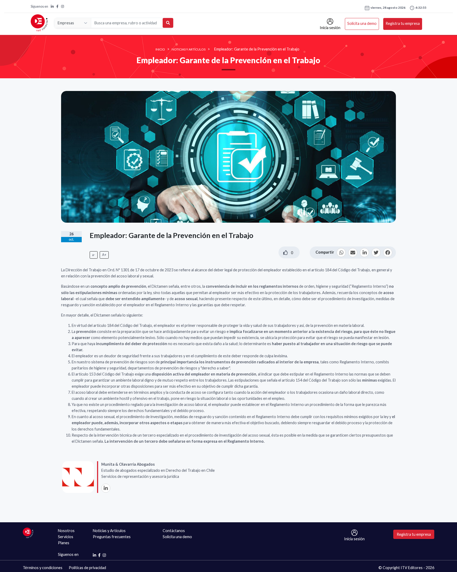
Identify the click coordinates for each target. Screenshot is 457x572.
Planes (63, 543)
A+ (104, 255)
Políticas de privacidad (87, 567)
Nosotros (66, 530)
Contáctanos (174, 530)
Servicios (65, 536)
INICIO (160, 49)
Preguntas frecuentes (112, 536)
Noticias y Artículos (188, 49)
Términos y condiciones (42, 567)
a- (93, 255)
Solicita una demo (362, 23)
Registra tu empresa (403, 23)
